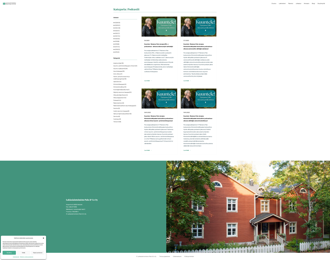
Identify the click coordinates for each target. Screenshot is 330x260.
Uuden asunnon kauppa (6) (121, 111)
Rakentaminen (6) (118, 103)
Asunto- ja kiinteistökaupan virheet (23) (125, 66)
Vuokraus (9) (117, 119)
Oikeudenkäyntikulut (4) (120, 95)
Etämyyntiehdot (189, 256)
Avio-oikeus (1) (117, 74)
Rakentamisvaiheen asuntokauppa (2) (124, 105)
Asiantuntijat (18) (118, 63)
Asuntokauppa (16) (118, 71)
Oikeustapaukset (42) (119, 97)
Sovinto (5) (116, 108)
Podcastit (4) (117, 100)
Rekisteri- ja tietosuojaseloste (26, 256)
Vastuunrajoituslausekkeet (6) (122, 113)
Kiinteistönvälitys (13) (119, 87)
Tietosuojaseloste (164, 256)
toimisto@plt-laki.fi (79, 209)
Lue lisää (147, 80)
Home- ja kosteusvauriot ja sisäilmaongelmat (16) (121, 78)
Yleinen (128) (117, 121)
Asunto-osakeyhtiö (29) (120, 68)
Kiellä (23, 252)
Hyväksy (9, 252)
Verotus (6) (116, 116)
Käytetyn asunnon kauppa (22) (122, 92)
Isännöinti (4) (117, 81)
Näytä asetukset (37, 252)
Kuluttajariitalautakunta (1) (121, 89)
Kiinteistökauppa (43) (119, 84)
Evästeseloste (16, 256)
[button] (43, 238)
